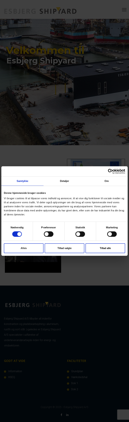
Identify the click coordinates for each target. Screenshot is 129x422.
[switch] (48, 234)
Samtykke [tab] (22, 181)
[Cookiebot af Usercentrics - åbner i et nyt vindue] (110, 171)
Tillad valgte (64, 248)
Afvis (24, 248)
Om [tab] (106, 181)
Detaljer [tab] (64, 181)
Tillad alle (105, 248)
